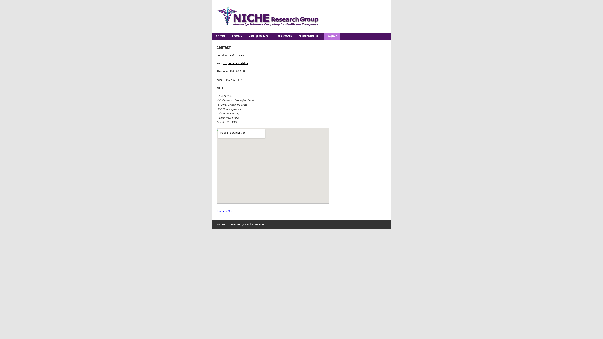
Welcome (220, 36)
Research (237, 36)
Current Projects (258, 36)
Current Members (308, 36)
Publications (285, 36)
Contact (332, 36)
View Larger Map (224, 211)
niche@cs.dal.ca (234, 55)
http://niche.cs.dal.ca (235, 63)
